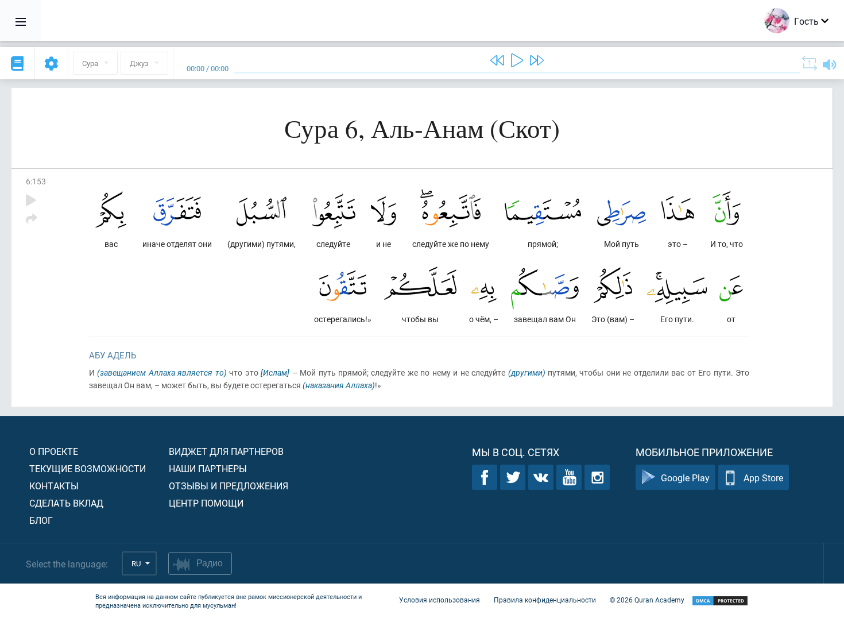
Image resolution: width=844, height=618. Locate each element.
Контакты (54, 486)
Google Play (685, 478)
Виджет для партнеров (226, 451)
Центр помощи (206, 503)
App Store (763, 478)
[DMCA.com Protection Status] (720, 601)
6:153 (36, 181)
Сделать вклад (66, 503)
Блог (41, 520)
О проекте (53, 451)
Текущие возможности (87, 468)
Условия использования (439, 599)
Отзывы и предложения (228, 486)
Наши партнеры (208, 468)
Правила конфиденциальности (545, 599)
